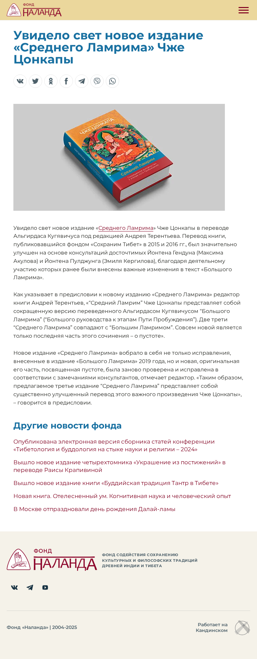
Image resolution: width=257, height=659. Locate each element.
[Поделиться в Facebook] (66, 81)
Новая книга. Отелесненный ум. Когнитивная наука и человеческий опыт (122, 495)
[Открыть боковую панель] (243, 10)
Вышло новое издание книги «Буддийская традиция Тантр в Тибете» (116, 482)
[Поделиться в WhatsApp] (112, 81)
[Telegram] (29, 587)
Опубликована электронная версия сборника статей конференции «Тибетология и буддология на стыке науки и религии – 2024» (114, 445)
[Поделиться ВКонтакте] (20, 81)
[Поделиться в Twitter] (35, 81)
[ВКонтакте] (14, 587)
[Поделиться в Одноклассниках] (51, 81)
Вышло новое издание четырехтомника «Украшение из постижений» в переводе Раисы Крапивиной (119, 466)
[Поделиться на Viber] (97, 81)
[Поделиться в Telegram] (81, 81)
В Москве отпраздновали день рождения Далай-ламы (94, 508)
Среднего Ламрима (125, 228)
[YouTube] (45, 587)
